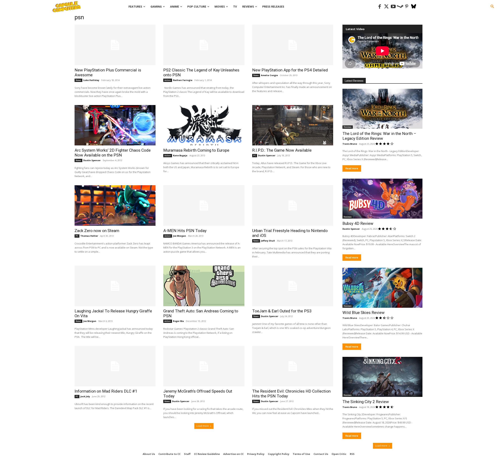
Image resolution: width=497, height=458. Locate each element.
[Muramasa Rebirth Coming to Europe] (203, 125)
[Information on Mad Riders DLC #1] (115, 366)
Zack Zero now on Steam (97, 230)
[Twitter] (386, 6)
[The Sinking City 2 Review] (382, 377)
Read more (351, 168)
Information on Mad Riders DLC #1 (106, 391)
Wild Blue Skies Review (363, 312)
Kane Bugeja (180, 155)
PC (254, 155)
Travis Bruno (349, 143)
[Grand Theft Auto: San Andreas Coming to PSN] (203, 286)
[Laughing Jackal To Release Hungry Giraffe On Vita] (115, 286)
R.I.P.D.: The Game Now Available (282, 150)
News (78, 80)
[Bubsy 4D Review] (382, 199)
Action (167, 80)
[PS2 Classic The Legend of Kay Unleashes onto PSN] (203, 45)
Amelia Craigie (269, 75)
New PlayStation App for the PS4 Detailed (290, 70)
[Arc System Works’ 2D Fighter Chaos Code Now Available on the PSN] (115, 125)
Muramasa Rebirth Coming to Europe (196, 150)
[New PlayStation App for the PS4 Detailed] (292, 45)
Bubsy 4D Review (357, 223)
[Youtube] (393, 6)
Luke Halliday (91, 80)
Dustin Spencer (92, 160)
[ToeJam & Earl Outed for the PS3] (292, 286)
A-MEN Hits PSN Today (185, 230)
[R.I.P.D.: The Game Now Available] (292, 125)
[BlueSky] (413, 6)
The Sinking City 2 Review (365, 401)
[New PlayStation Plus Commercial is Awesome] (115, 45)
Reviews (348, 127)
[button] (492, 6)
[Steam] (400, 6)
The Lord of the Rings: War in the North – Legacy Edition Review (379, 136)
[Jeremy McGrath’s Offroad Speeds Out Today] (203, 366)
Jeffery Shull (268, 240)
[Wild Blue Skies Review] (382, 288)
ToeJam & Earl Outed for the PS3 (282, 311)
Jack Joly (85, 396)
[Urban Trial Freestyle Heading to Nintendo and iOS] (292, 205)
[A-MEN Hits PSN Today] (203, 205)
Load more (202, 426)
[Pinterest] (406, 6)
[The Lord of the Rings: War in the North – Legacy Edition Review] (382, 109)
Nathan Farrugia (182, 80)
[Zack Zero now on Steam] (115, 205)
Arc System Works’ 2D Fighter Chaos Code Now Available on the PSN (113, 152)
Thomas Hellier (89, 235)
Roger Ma (178, 321)
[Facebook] (379, 6)
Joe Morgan (179, 235)
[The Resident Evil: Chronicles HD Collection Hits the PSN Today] (292, 366)
